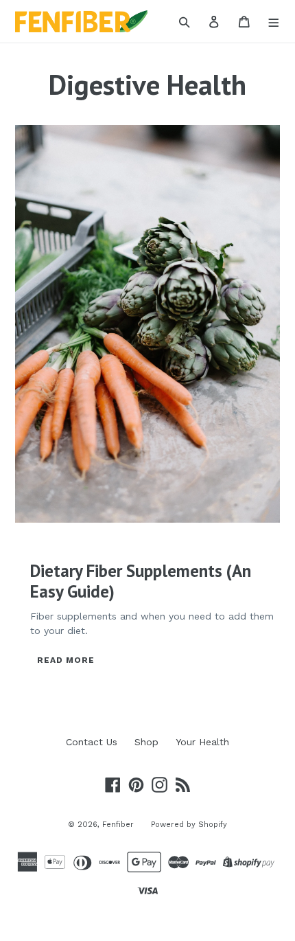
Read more (66, 660)
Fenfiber (118, 824)
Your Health (202, 741)
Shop (146, 741)
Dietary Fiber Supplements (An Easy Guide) (140, 581)
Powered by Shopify (189, 824)
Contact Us (91, 741)
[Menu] (274, 21)
